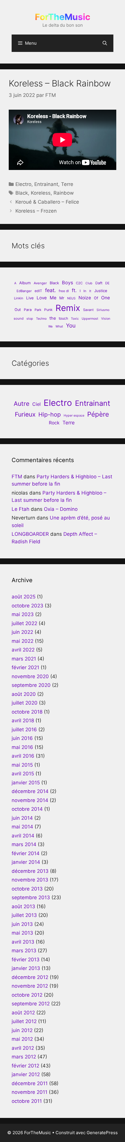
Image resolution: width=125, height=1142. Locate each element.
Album (25, 282)
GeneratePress (102, 1132)
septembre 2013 (31, 897)
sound (19, 318)
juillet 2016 (24, 729)
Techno (41, 319)
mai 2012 (22, 1039)
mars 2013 (24, 950)
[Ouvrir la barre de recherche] (104, 43)
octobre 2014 (27, 809)
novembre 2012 (30, 986)
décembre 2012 (30, 977)
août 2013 (23, 906)
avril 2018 (23, 720)
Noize (84, 298)
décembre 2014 (30, 791)
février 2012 (25, 1066)
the (52, 318)
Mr (61, 298)
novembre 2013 (30, 880)
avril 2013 (23, 942)
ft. (74, 290)
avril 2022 (23, 650)
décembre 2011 (30, 1083)
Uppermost (90, 319)
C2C (79, 283)
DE (107, 283)
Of (96, 298)
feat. (50, 290)
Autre (21, 403)
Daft (98, 283)
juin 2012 (22, 1030)
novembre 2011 (29, 1092)
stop (29, 319)
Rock (54, 423)
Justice (100, 290)
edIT (38, 291)
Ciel (36, 404)
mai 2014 (22, 827)
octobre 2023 (27, 606)
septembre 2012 (31, 1004)
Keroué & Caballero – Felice (47, 202)
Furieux (25, 414)
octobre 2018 (27, 712)
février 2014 (26, 853)
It (90, 291)
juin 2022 (22, 632)
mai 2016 (22, 747)
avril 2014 (23, 836)
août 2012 (23, 1013)
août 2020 (24, 694)
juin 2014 (22, 818)
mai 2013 (22, 933)
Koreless (41, 193)
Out (18, 309)
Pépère (98, 414)
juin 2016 (22, 738)
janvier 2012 (26, 1074)
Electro (23, 184)
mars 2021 (24, 659)
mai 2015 (22, 765)
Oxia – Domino (61, 509)
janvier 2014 (26, 862)
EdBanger (24, 291)
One (105, 298)
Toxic (75, 319)
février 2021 (25, 667)
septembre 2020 (31, 685)
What (59, 326)
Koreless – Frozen (36, 211)
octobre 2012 (27, 995)
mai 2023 (23, 614)
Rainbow (63, 193)
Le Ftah (20, 509)
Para (28, 309)
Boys (67, 282)
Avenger (40, 283)
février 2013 (26, 959)
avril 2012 (23, 1048)
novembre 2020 (30, 676)
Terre (67, 184)
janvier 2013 (26, 968)
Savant (88, 310)
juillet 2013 (24, 915)
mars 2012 (24, 1057)
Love (42, 298)
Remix (68, 308)
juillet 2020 (25, 703)
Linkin (18, 298)
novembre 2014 (30, 800)
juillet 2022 (24, 623)
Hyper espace (74, 415)
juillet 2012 (24, 1021)
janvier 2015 (26, 783)
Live (30, 298)
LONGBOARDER (30, 534)
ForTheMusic (62, 17)
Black (21, 193)
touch (63, 318)
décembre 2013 (30, 871)
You (71, 325)
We (50, 326)
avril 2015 (23, 774)
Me (53, 298)
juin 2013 (22, 924)
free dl (64, 291)
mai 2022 (22, 641)
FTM (17, 476)
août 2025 (23, 597)
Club (88, 283)
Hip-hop (49, 414)
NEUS (71, 298)
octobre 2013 (27, 889)
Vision (105, 319)
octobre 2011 (27, 1101)
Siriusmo (103, 310)
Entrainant (46, 184)
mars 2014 (24, 844)
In (84, 291)
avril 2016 (23, 756)
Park (38, 310)
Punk (48, 309)
